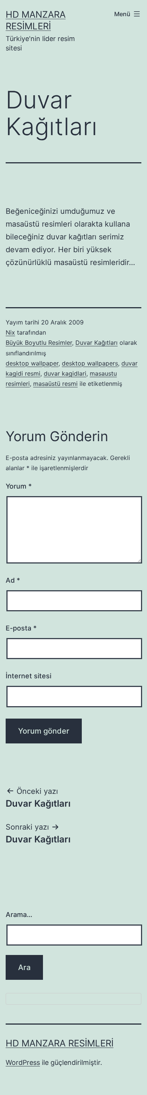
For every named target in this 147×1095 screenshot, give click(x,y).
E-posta (21, 628)
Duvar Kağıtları (96, 342)
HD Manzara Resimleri (59, 1043)
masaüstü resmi (55, 383)
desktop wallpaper (32, 363)
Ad (13, 580)
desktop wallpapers (90, 363)
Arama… (19, 914)
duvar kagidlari (65, 373)
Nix (10, 332)
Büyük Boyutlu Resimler (39, 342)
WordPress (23, 1062)
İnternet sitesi (28, 676)
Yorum (19, 486)
